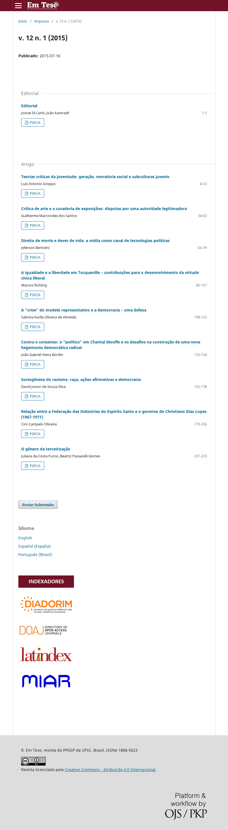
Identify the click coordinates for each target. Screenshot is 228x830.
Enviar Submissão (38, 504)
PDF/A (34, 122)
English (25, 537)
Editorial (29, 105)
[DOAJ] (46, 636)
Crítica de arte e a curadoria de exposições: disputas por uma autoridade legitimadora (104, 208)
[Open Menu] (18, 5)
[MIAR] (46, 690)
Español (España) (34, 546)
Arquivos (41, 21)
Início (22, 21)
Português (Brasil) (35, 554)
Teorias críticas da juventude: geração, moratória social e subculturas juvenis (95, 176)
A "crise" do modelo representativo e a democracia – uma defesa (83, 310)
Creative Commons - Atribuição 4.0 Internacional (110, 769)
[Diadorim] (46, 613)
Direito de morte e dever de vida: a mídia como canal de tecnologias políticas (95, 240)
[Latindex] (46, 663)
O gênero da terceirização (45, 449)
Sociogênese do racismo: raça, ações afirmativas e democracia (81, 379)
